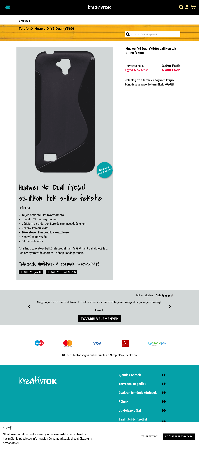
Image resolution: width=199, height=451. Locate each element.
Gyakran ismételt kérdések (137, 393)
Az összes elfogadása (179, 436)
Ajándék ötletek (129, 375)
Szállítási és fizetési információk (132, 422)
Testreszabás (150, 436)
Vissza (25, 21)
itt (94, 438)
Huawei (40, 29)
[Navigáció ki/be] (8, 7)
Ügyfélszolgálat (129, 410)
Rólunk (123, 401)
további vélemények (99, 319)
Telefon (25, 29)
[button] (181, 7)
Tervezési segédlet (132, 384)
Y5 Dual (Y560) (62, 29)
